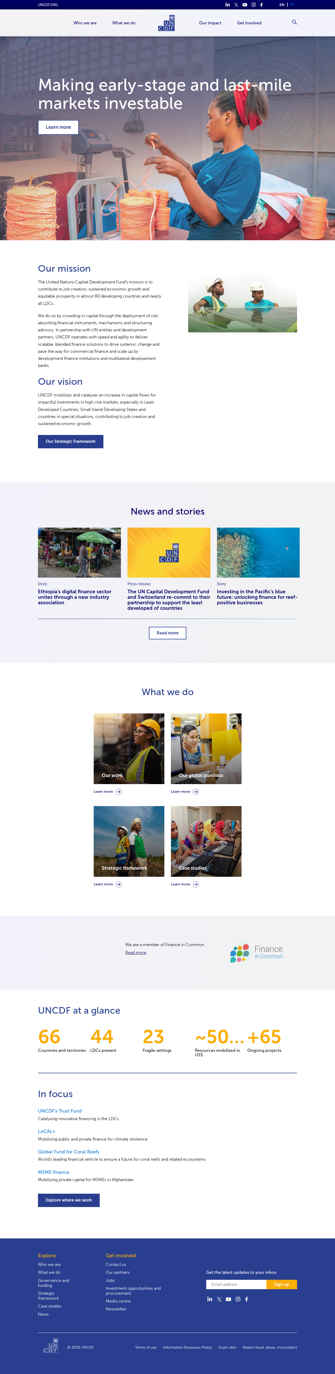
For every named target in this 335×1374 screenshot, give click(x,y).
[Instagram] (253, 4)
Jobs (110, 1280)
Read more (167, 633)
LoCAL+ (46, 1131)
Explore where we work (69, 1200)
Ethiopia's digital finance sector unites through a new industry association (74, 597)
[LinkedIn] (228, 4)
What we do (49, 1272)
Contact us (116, 1264)
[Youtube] (245, 4)
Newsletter (116, 1309)
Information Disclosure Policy (187, 1347)
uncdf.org (48, 5)
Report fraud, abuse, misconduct (270, 1347)
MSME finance (53, 1172)
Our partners (118, 1272)
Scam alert (227, 1347)
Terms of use (146, 1347)
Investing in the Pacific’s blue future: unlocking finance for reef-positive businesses (257, 597)
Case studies (50, 1306)
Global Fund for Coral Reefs (68, 1151)
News (43, 1314)
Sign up (281, 1284)
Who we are (49, 1264)
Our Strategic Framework (71, 441)
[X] (236, 4)
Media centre (118, 1301)
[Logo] (55, 1347)
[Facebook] (262, 4)
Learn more (58, 127)
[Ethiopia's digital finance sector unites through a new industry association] (79, 553)
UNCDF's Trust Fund (60, 1111)
